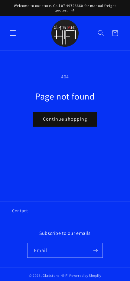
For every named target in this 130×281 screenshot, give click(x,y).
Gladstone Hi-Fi (55, 275)
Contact (20, 210)
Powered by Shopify (85, 275)
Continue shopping (65, 119)
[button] (13, 33)
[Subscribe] (95, 250)
